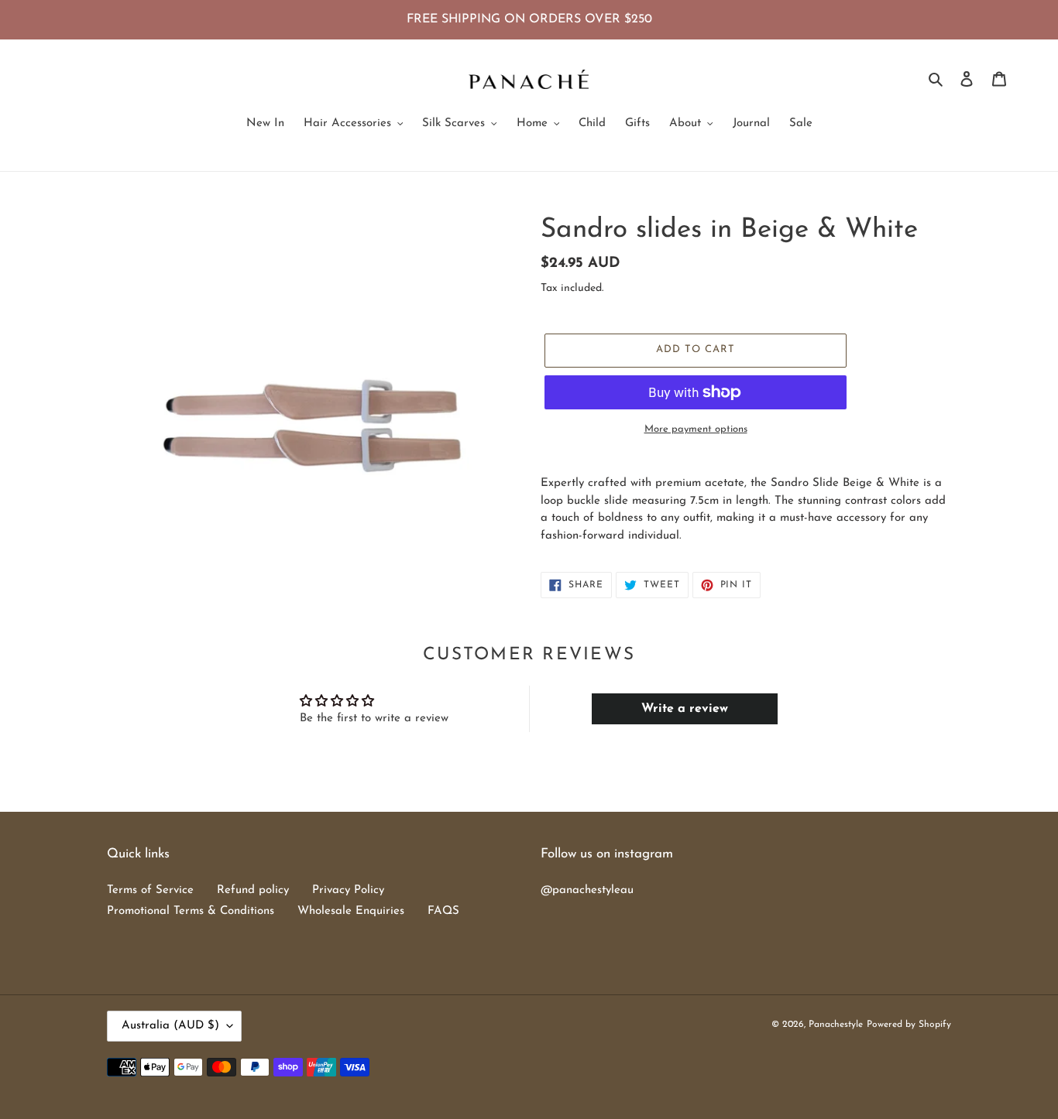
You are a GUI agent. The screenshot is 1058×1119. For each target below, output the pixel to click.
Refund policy (253, 890)
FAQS (443, 911)
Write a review (684, 709)
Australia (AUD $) (170, 1026)
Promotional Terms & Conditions (190, 911)
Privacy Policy (348, 890)
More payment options (695, 429)
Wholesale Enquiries (350, 911)
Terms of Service (150, 890)
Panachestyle (836, 1024)
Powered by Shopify (909, 1024)
